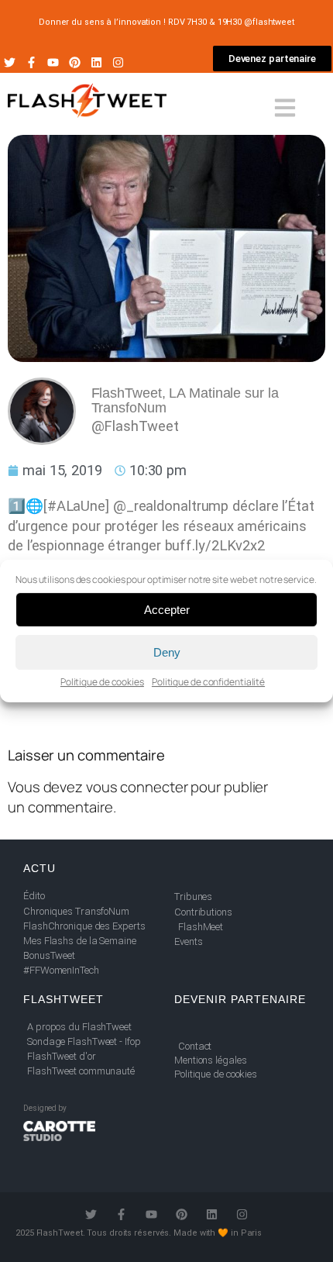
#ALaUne (76, 506)
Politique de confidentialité (208, 681)
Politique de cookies (102, 681)
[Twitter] (9, 62)
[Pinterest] (75, 62)
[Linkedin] (96, 62)
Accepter (167, 609)
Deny (166, 652)
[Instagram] (118, 62)
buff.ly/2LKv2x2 (215, 545)
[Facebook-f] (31, 62)
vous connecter (137, 787)
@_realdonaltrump (170, 506)
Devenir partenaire (240, 999)
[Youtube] (53, 62)
